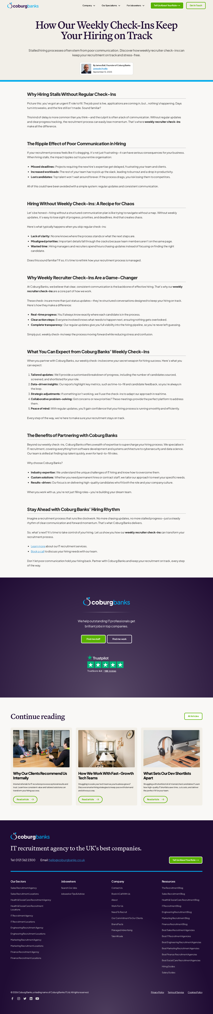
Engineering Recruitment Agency (27, 927)
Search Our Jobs (69, 888)
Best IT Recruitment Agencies (176, 936)
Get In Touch (196, 5)
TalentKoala (117, 936)
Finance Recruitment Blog (174, 924)
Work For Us (117, 906)
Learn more (38, 546)
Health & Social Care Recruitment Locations (27, 908)
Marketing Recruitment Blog (176, 918)
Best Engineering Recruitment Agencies (181, 942)
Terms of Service (176, 992)
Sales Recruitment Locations (25, 893)
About (114, 900)
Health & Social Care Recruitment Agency (31, 900)
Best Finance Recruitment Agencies (179, 954)
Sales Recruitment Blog (173, 893)
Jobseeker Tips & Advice (73, 893)
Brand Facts (117, 924)
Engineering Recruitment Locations (28, 933)
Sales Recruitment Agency (23, 888)
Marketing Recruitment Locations (27, 945)
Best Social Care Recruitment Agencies (181, 960)
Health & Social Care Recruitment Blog (180, 900)
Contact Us (117, 888)
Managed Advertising (121, 930)
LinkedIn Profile (100, 68)
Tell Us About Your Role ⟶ (167, 5)
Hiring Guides (168, 966)
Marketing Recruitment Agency (26, 939)
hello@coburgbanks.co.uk (67, 860)
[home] (23, 5)
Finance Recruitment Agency (25, 952)
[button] (89, 5)
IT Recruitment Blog (171, 906)
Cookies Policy (195, 992)
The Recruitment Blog (172, 888)
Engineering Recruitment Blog (176, 912)
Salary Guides (168, 972)
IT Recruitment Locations (23, 921)
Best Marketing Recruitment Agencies (180, 948)
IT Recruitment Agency (22, 915)
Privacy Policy (157, 992)
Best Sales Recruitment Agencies (178, 930)
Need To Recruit (119, 912)
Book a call (37, 551)
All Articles (193, 716)
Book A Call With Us (120, 893)
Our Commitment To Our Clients (127, 918)
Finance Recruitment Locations (26, 958)
